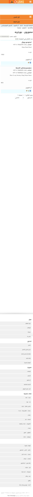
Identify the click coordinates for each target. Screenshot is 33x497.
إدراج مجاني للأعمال (26, 350)
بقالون (29, 481)
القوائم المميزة (27, 363)
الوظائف (29, 328)
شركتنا (29, 332)
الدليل (29, 345)
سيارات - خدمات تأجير (26, 454)
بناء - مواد (28, 402)
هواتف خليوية (28, 446)
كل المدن (17, 17)
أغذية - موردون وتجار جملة (25, 485)
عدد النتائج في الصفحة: (25, 39)
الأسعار (29, 376)
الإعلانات (29, 371)
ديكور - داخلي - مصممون (25, 450)
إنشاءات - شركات (27, 459)
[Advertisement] (16, 10)
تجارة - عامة (28, 398)
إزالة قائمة (28, 358)
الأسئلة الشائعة (27, 384)
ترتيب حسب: (12, 36)
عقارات (29, 415)
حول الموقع (28, 323)
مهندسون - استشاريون (26, 463)
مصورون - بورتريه (24, 32)
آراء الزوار (29, 380)
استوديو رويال (27, 42)
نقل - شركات (28, 467)
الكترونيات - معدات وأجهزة (25, 424)
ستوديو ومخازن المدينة (24, 68)
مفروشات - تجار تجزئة (26, 472)
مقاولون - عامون (27, 432)
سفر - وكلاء (28, 476)
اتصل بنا (29, 336)
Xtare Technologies (11, 496)
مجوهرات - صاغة (27, 437)
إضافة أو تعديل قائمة (26, 354)
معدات (29, 428)
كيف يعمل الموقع (27, 389)
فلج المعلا (16, 22)
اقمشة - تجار (28, 419)
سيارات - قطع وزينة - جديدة (24, 411)
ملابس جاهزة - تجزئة (26, 406)
